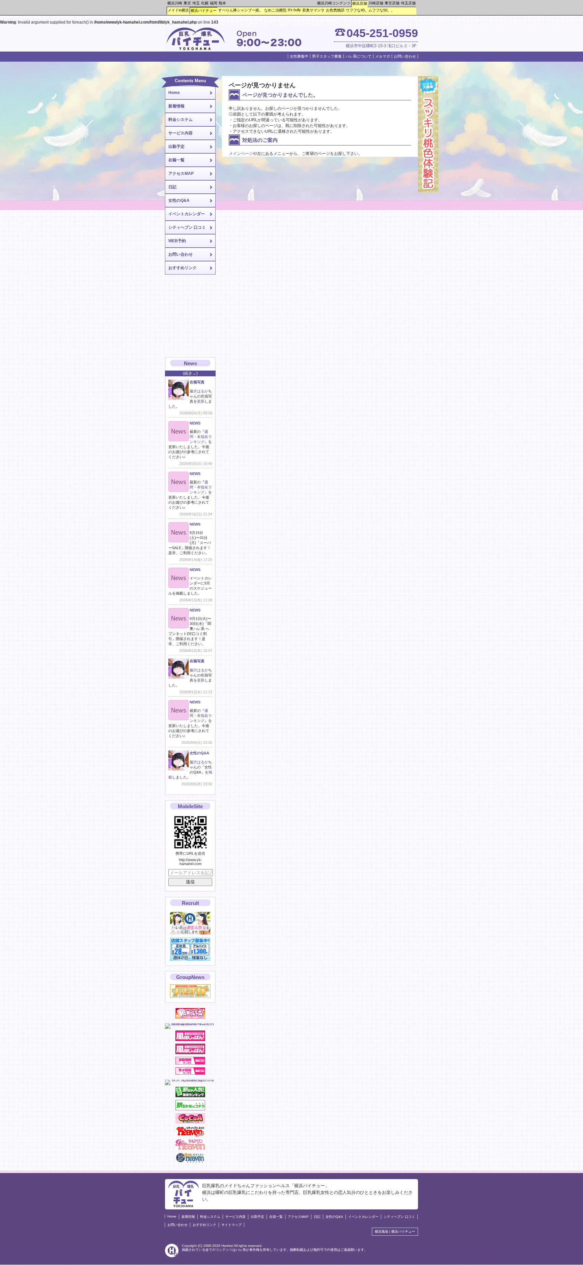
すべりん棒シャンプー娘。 (240, 10)
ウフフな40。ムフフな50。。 (370, 10)
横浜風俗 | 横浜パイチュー (395, 1231)
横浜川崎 (174, 3)
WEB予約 (177, 241)
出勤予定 (176, 146)
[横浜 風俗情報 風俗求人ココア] (190, 1122)
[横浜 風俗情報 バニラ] (190, 1017)
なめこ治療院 (275, 10)
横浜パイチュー (204, 10)
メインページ (241, 153)
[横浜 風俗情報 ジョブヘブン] (190, 1161)
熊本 (222, 3)
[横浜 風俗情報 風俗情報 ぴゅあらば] (190, 1079)
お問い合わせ (405, 56)
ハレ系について (358, 56)
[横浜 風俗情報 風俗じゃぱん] (190, 1052)
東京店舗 (392, 3)
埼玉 (196, 3)
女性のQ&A (179, 200)
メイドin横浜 (178, 10)
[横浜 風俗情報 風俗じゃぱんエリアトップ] (190, 1039)
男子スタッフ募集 (327, 56)
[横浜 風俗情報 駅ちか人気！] (190, 1109)
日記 (172, 187)
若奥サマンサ (313, 10)
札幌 (205, 3)
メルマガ (382, 56)
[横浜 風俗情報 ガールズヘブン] (190, 1148)
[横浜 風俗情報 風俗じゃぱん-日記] (190, 1073)
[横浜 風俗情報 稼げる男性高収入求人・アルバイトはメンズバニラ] (190, 1023)
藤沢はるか (199, 391)
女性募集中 (299, 56)
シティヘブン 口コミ (187, 227)
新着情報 (176, 106)
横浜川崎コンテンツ (334, 3)
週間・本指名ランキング (201, 437)
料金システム (180, 119)
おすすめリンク (182, 267)
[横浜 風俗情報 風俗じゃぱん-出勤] (190, 1063)
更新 (200, 401)
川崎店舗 (375, 3)
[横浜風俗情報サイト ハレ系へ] (171, 1256)
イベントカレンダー (186, 214)
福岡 (213, 3)
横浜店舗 (359, 3)
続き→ (190, 373)
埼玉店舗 (408, 3)
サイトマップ (231, 1225)
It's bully (294, 10)
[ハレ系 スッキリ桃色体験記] (428, 191)
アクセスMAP (181, 173)
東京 (187, 3)
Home (174, 92)
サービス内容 (180, 133)
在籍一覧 (176, 160)
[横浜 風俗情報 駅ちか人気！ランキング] (190, 1096)
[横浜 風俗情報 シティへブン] (190, 1135)
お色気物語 (335, 10)
